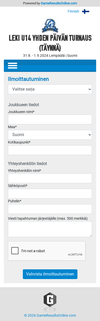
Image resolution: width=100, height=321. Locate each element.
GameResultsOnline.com (59, 3)
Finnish (74, 11)
